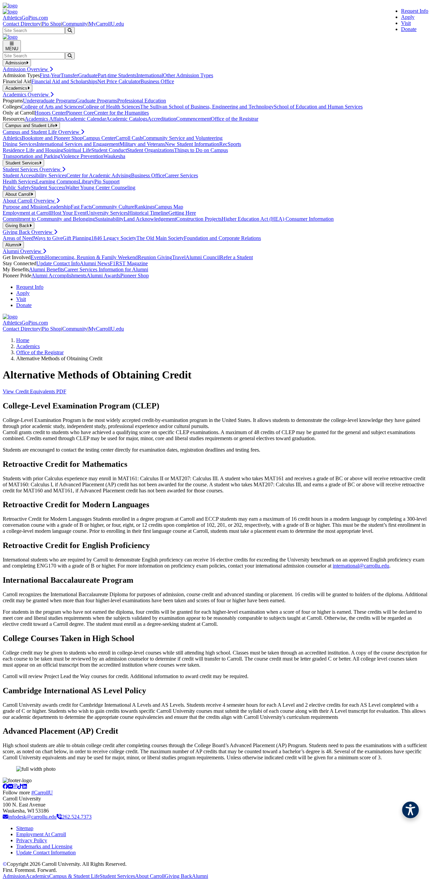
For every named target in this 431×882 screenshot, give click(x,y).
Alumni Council (203, 257)
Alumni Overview (23, 251)
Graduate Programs (96, 100)
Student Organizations (150, 150)
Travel (179, 257)
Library (86, 181)
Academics (28, 346)
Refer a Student (236, 257)
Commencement (193, 119)
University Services (107, 213)
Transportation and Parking (31, 156)
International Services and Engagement (78, 144)
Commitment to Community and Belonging (49, 219)
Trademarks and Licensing (44, 846)
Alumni (200, 876)
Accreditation (161, 119)
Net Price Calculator (118, 81)
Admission (14, 876)
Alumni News (95, 263)
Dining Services (20, 144)
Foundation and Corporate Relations (222, 238)
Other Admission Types (188, 75)
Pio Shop (51, 24)
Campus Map (169, 207)
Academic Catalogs (126, 119)
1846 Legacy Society (113, 238)
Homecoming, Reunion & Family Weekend (91, 257)
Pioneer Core (80, 113)
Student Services (117, 876)
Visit (406, 23)
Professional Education (141, 100)
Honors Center (50, 113)
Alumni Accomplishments (59, 275)
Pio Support (107, 181)
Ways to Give (48, 238)
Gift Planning (77, 238)
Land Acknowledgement (150, 219)
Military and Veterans (142, 144)
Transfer (69, 75)
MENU (11, 48)
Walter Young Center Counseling (100, 187)
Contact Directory (22, 24)
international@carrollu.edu (361, 566)
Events (38, 257)
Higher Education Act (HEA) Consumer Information (278, 219)
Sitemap (24, 828)
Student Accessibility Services (34, 175)
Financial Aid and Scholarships (64, 81)
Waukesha (114, 156)
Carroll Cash (128, 138)
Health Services (19, 181)
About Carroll (150, 876)
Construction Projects (199, 219)
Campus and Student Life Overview (42, 132)
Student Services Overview (32, 169)
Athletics (12, 138)
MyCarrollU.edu (106, 24)
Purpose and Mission (25, 207)
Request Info (414, 11)
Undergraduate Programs (49, 100)
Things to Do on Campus (201, 150)
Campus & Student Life (74, 876)
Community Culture (113, 207)
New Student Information (192, 144)
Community (75, 24)
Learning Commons (57, 181)
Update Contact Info (58, 263)
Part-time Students (117, 75)
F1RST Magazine (129, 263)
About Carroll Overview (29, 201)
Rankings (144, 207)
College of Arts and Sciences (51, 107)
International (149, 75)
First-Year (50, 75)
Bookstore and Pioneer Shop (52, 138)
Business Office (157, 81)
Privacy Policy (31, 840)
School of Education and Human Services (318, 107)
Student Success (48, 187)
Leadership (59, 207)
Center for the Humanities (121, 113)
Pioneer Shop (134, 275)
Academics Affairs (44, 119)
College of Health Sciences (111, 107)
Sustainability (109, 219)
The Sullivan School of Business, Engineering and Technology (207, 107)
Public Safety (17, 187)
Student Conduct (109, 150)
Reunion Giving (155, 257)
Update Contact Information (46, 852)
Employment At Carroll (41, 834)
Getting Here (182, 213)
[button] (410, 809)
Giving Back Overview (28, 232)
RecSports (230, 144)
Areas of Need (18, 238)
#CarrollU (42, 792)
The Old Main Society (160, 238)
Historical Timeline (148, 213)
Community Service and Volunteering (182, 138)
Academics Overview (26, 94)
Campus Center (98, 138)
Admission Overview (26, 69)
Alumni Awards (103, 275)
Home (22, 340)
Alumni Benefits (46, 269)
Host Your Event (69, 213)
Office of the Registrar (234, 119)
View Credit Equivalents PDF (34, 391)
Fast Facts (81, 207)
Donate (409, 29)
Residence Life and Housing (33, 150)
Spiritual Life (77, 150)
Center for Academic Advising (98, 175)
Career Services (181, 175)
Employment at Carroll (27, 213)
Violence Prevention (81, 156)
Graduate (88, 75)
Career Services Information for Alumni (106, 269)
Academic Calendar (85, 119)
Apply (408, 17)
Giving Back (178, 876)
